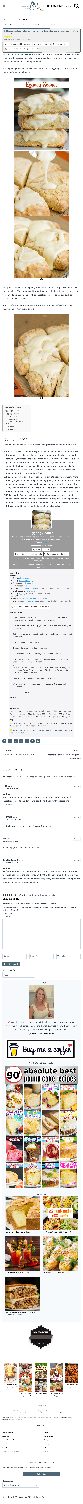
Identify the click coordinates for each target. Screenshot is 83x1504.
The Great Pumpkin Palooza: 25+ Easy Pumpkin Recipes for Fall (26, 1395)
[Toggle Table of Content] (27, 407)
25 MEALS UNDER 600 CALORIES (57, 1232)
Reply (76, 786)
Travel (4, 1448)
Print (38, 549)
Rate (47, 549)
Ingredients (13, 416)
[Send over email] (21, 741)
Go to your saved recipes (58, 554)
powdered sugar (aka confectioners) (33, 598)
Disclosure (41, 1406)
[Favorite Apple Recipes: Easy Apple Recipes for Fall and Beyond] (56, 1377)
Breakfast (5, 1444)
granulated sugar (26, 581)
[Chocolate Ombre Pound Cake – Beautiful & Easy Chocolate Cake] (10, 1373)
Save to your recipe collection (30, 554)
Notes (12, 427)
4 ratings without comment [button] (41, 895)
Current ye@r (9, 970)
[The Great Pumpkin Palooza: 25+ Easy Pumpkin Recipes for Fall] (25, 1377)
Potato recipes (48, 1436)
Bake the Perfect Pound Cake (18, 1232)
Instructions (14, 424)
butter (28, 591)
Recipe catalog (7, 1432)
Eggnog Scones (12, 411)
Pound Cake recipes (9, 1440)
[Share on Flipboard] (32, 741)
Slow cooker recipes (50, 1440)
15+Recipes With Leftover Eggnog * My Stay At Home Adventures (43, 777)
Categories (7, 1481)
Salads (45, 1452)
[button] (4, 37)
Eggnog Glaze (18, 421)
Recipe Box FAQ (16, 733)
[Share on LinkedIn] (38, 741)
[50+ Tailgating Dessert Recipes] (41, 1377)
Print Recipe (27, 44)
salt (25, 586)
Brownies (46, 1444)
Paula (45, 542)
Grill (44, 1448)
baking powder (29, 583)
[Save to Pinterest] (3, 745)
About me (5, 1436)
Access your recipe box (10, 1452)
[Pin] (41, 281)
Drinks (45, 1432)
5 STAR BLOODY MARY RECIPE (18, 1272)
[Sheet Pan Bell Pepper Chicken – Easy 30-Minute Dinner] (71, 1373)
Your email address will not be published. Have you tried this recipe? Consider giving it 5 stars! (39, 909)
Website (61, 956)
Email (33, 956)
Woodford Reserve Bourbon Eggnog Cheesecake (64, 754)
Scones (14, 419)
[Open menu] (4, 6)
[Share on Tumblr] (27, 741)
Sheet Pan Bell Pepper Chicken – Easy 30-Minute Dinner (72, 1386)
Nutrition (13, 429)
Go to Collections (61, 44)
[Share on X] (16, 741)
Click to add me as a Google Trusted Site (23, 49)
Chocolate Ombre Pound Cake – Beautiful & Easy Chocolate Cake (10, 1386)
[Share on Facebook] (10, 741)
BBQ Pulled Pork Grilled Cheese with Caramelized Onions (20, 1313)
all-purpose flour (26, 578)
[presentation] (22, 1213)
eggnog (22, 593)
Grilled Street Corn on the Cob (56, 1272)
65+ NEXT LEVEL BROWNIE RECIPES (19, 752)
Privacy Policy (41, 1497)
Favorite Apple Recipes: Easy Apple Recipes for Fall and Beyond (57, 1395)
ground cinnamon (30, 588)
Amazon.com (33, 1412)
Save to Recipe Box (43, 44)
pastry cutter (73, 491)
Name (7, 956)
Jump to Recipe (13, 44)
